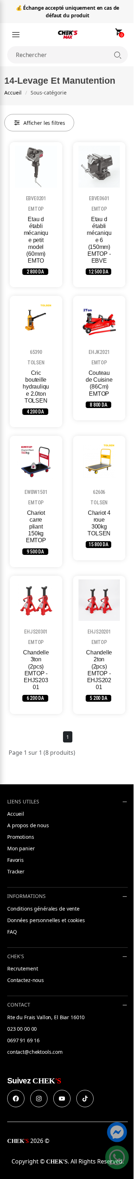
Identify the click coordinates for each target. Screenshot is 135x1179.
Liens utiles (23, 802)
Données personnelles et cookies (46, 920)
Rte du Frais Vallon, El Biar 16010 (46, 1017)
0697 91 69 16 (23, 1040)
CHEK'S (15, 957)
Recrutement (22, 968)
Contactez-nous (25, 980)
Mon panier (21, 848)
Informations (26, 896)
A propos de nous (28, 825)
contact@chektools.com (35, 1051)
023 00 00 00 (22, 1028)
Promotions (20, 836)
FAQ (12, 931)
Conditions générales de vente (43, 908)
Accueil (13, 92)
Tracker (15, 871)
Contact (18, 1005)
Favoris (15, 859)
